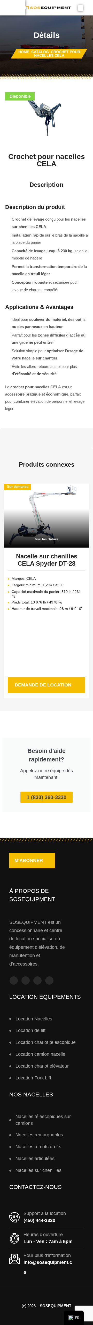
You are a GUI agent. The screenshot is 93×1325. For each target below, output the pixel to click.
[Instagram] (26, 980)
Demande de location (50, 682)
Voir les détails (46, 539)
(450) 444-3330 (39, 1220)
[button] (32, 861)
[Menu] (12, 7)
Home (23, 52)
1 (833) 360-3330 (46, 797)
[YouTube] (37, 980)
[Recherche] (80, 8)
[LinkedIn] (49, 980)
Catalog (40, 52)
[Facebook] (14, 980)
